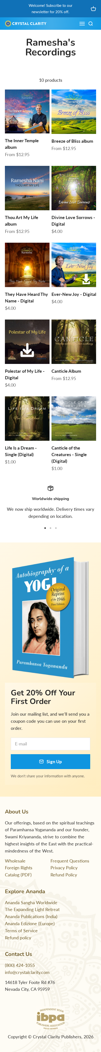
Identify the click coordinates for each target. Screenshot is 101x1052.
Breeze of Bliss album (72, 141)
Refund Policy (63, 874)
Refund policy (18, 937)
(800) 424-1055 (20, 965)
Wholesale (15, 860)
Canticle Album (66, 371)
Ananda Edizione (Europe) (30, 923)
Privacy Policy (63, 867)
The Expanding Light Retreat (32, 909)
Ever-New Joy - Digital (73, 294)
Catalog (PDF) (18, 874)
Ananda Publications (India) (31, 916)
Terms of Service (21, 930)
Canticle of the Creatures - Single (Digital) (69, 454)
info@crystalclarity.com (27, 972)
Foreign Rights (18, 867)
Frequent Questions (69, 860)
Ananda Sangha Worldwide (31, 902)
